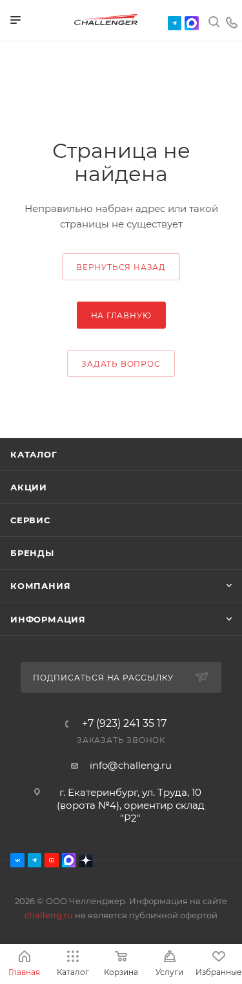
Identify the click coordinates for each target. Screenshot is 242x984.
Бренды (32, 553)
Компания (40, 586)
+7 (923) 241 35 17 (124, 724)
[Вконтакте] (17, 860)
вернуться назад (121, 267)
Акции (28, 487)
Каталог (33, 454)
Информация (48, 619)
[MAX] (192, 23)
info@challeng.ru (131, 765)
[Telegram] (175, 23)
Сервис (30, 520)
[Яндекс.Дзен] (86, 860)
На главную (121, 315)
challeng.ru (49, 915)
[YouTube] (52, 860)
